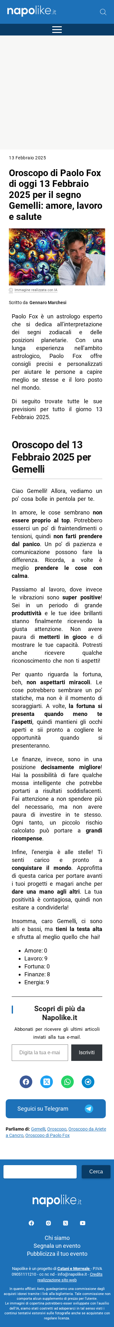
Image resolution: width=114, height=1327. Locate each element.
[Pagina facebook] (32, 1224)
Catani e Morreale (74, 1268)
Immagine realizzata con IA (36, 290)
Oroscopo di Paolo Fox (47, 1135)
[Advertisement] (57, 92)
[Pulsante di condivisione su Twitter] (46, 1081)
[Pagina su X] (66, 1224)
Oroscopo (56, 1129)
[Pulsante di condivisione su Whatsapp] (67, 1081)
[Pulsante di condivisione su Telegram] (88, 1081)
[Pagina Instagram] (49, 1224)
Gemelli (38, 1129)
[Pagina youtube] (83, 1224)
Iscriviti (87, 1052)
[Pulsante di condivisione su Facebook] (26, 1081)
